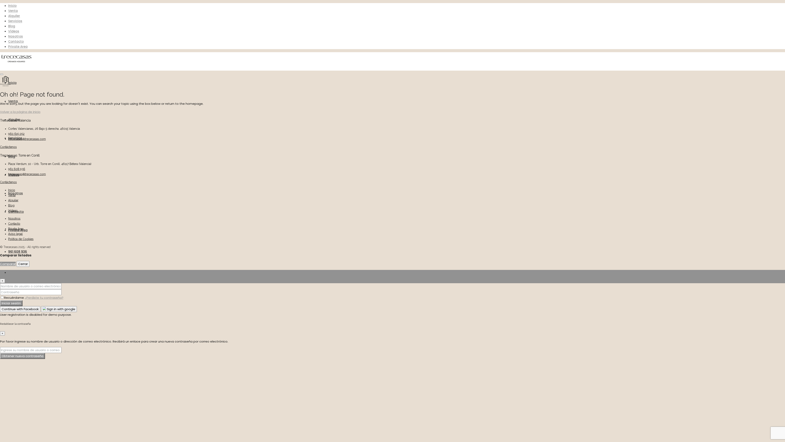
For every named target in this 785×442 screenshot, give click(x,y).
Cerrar (23, 264)
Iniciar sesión (11, 303)
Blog (11, 26)
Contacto (16, 41)
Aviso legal (15, 234)
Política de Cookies (21, 239)
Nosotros (15, 36)
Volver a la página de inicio (20, 112)
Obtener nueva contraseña (22, 356)
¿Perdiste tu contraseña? (44, 297)
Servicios (15, 21)
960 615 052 (16, 133)
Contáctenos (8, 147)
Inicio (12, 5)
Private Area (18, 46)
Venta (13, 11)
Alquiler (14, 16)
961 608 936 (17, 251)
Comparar (8, 264)
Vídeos (13, 31)
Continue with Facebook (20, 309)
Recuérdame (14, 297)
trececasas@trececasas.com (27, 139)
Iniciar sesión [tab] (17, 272)
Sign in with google (60, 309)
